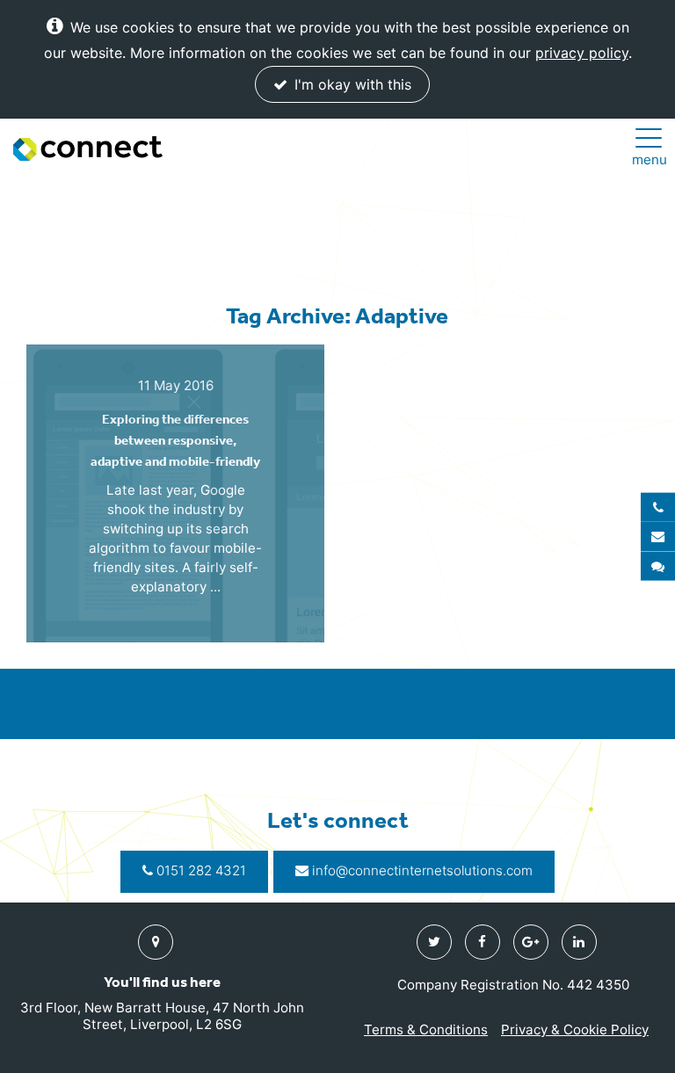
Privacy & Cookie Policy (575, 1029)
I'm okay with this (350, 84)
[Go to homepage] (88, 148)
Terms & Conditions (426, 1029)
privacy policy (581, 53)
